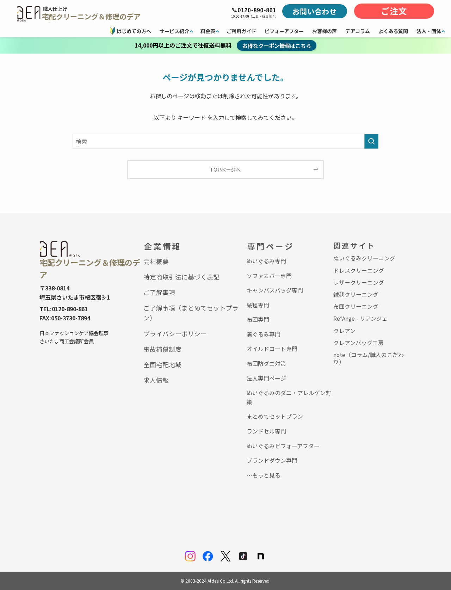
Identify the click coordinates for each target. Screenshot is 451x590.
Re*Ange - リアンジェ (360, 318)
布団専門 (258, 319)
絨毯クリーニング (355, 294)
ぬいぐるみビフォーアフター (283, 446)
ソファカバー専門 (269, 275)
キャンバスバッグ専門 (275, 290)
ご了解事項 (159, 292)
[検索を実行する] (371, 141)
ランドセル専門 (266, 431)
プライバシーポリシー (175, 333)
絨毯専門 (258, 305)
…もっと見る (263, 475)
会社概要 (156, 261)
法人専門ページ (266, 378)
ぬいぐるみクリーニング (364, 258)
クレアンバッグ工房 (358, 343)
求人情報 (156, 380)
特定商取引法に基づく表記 (181, 276)
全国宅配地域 (162, 364)
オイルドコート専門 (272, 348)
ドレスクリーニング (358, 270)
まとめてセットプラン (275, 416)
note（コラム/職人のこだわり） (368, 358)
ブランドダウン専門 (272, 460)
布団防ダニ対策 (266, 363)
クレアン (344, 331)
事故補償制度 (162, 349)
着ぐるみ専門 (263, 334)
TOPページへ (225, 169)
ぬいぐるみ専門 (266, 261)
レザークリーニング (358, 282)
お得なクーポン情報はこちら (276, 45)
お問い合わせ (314, 11)
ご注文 (394, 11)
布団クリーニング (355, 306)
